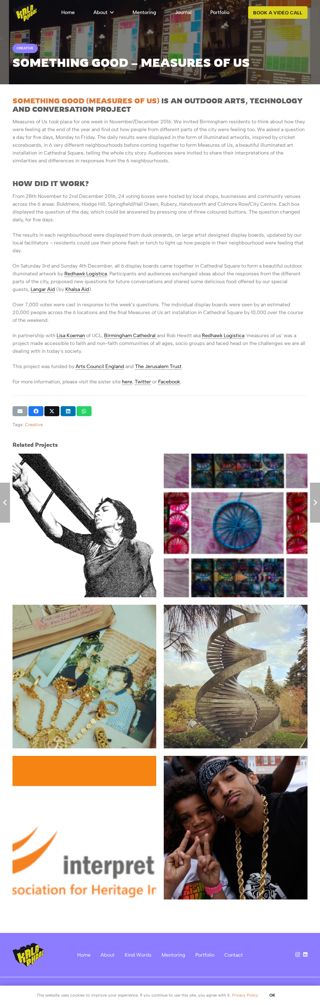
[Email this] (20, 411)
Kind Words (138, 955)
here (127, 382)
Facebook (169, 382)
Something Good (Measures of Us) (85, 100)
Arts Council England (100, 366)
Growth (105, 840)
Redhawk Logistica (85, 274)
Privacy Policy (245, 995)
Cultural (86, 840)
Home (84, 955)
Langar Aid (43, 289)
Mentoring (173, 955)
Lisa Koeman (71, 335)
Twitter (143, 382)
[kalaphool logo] (24, 12)
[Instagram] (297, 955)
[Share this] (35, 411)
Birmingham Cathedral (130, 335)
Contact (233, 955)
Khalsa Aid (77, 289)
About (108, 955)
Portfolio (204, 955)
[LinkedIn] (305, 954)
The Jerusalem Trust (158, 366)
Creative (34, 424)
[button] (111, 12)
